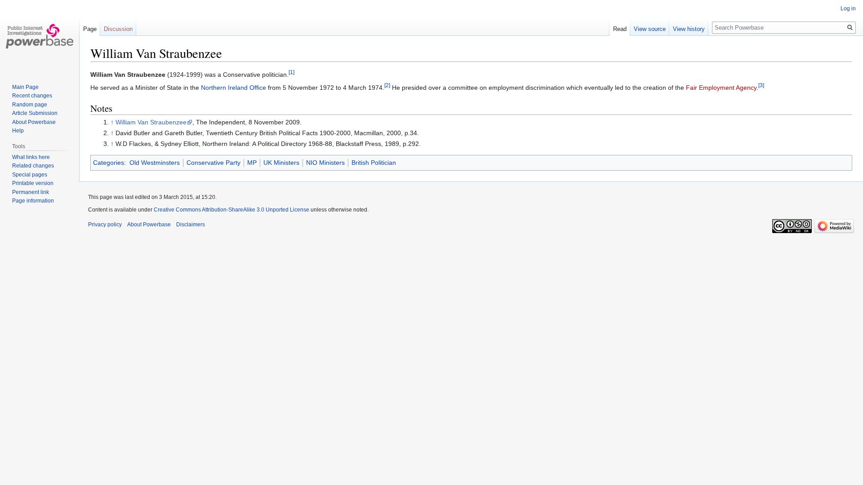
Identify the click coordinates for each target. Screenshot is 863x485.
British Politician (373, 162)
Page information (33, 201)
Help (18, 131)
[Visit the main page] (40, 36)
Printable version (32, 183)
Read (620, 29)
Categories (108, 162)
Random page (29, 104)
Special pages (29, 175)
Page (90, 29)
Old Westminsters (154, 162)
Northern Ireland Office (233, 87)
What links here (31, 157)
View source (650, 29)
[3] (761, 85)
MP (252, 162)
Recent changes (32, 96)
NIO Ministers (325, 162)
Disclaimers (190, 224)
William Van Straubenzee (151, 122)
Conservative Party (213, 162)
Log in (848, 8)
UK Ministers (281, 162)
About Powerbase (34, 122)
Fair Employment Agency (721, 87)
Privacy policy (105, 224)
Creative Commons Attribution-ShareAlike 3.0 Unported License (231, 210)
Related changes (33, 166)
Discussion (118, 29)
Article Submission (35, 113)
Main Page (25, 87)
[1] (291, 72)
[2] (387, 85)
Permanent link (30, 192)
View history (689, 29)
